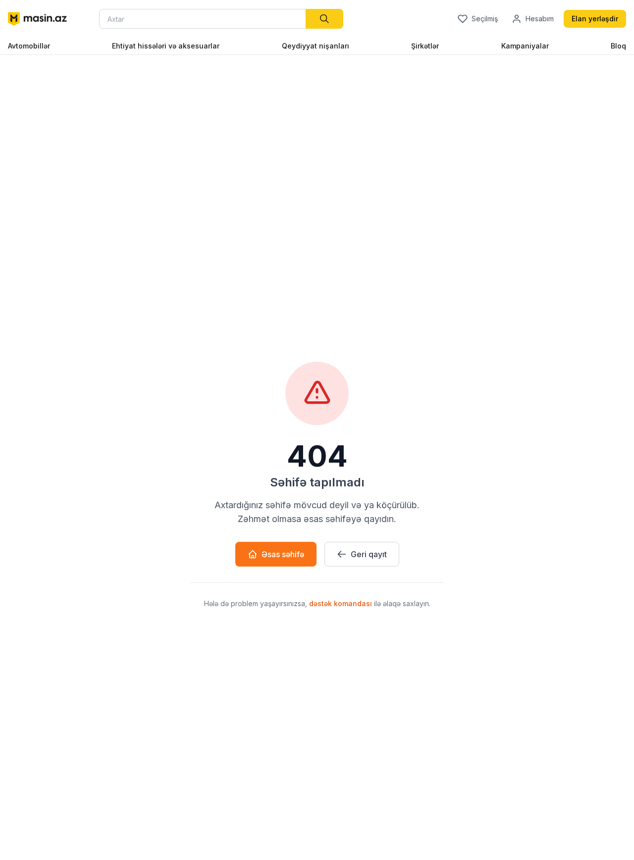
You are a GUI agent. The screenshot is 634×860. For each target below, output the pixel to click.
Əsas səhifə (283, 554)
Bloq (618, 46)
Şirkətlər (425, 46)
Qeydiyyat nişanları (315, 46)
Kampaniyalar (525, 46)
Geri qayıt (369, 554)
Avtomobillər (29, 46)
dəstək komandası (341, 603)
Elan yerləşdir (595, 18)
